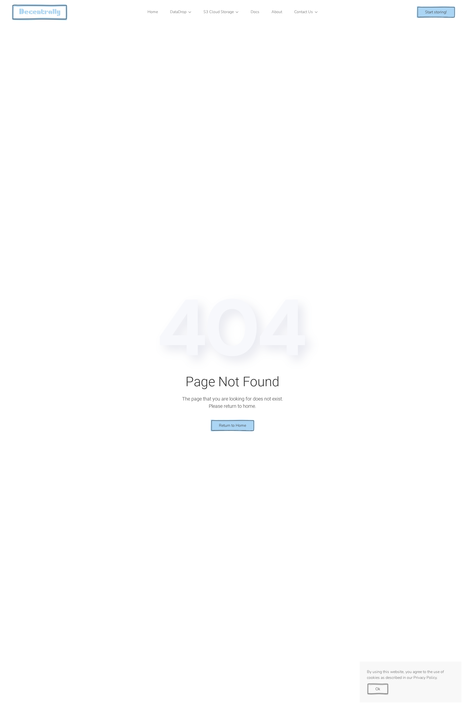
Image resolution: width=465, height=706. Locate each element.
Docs (255, 12)
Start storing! (436, 12)
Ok (377, 689)
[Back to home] (40, 12)
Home (152, 12)
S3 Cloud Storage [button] (218, 12)
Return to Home (232, 425)
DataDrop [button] (178, 12)
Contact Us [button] (303, 12)
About (276, 12)
